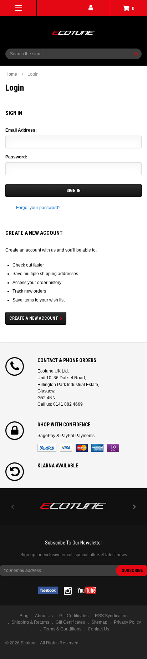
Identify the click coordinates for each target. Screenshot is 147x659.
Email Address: (21, 130)
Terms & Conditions (62, 629)
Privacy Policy (127, 622)
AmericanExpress (97, 448)
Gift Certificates (70, 622)
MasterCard (82, 448)
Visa (66, 448)
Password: (16, 156)
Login (33, 74)
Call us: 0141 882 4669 (60, 404)
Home (11, 74)
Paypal (46, 448)
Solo (113, 448)
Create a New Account (33, 318)
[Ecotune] (73, 504)
